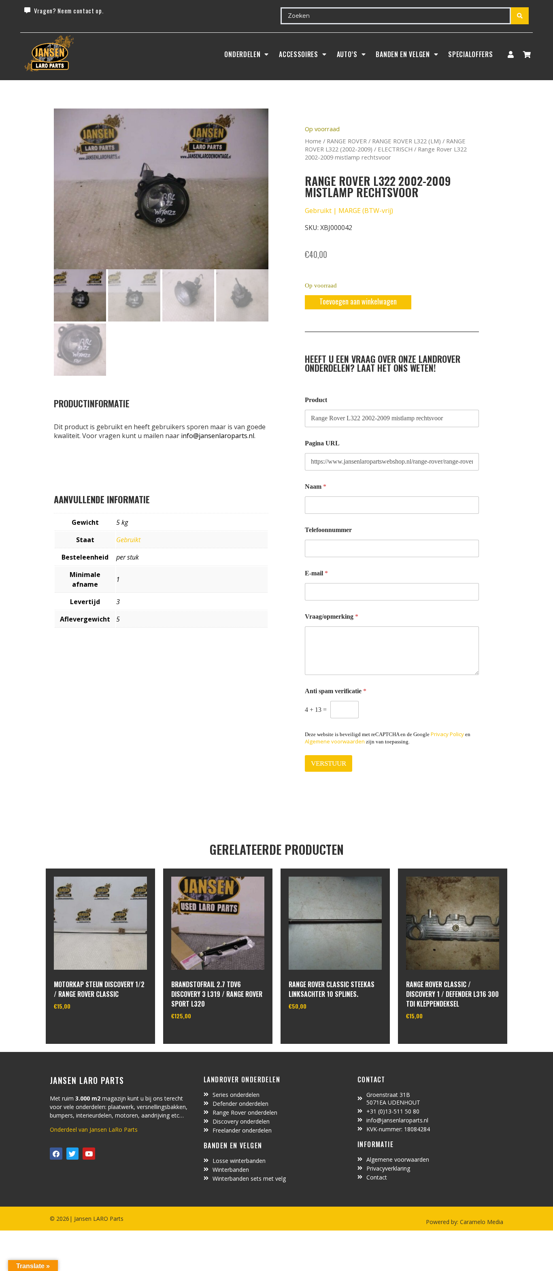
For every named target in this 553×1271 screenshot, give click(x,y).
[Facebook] (56, 1154)
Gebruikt (128, 539)
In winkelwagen (84, 1026)
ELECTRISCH (395, 149)
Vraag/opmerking (331, 616)
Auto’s (347, 54)
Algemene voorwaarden (335, 741)
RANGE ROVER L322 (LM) (406, 141)
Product (316, 399)
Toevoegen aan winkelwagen (358, 301)
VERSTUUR (328, 763)
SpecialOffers (470, 54)
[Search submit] (520, 15)
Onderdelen (242, 54)
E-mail (316, 573)
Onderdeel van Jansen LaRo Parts (94, 1129)
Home (313, 141)
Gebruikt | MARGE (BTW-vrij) (349, 210)
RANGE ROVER (347, 141)
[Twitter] (72, 1154)
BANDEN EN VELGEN (403, 54)
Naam (315, 486)
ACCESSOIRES (298, 54)
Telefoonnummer (328, 529)
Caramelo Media (480, 1222)
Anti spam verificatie (335, 691)
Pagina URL (322, 443)
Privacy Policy (447, 734)
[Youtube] (89, 1154)
